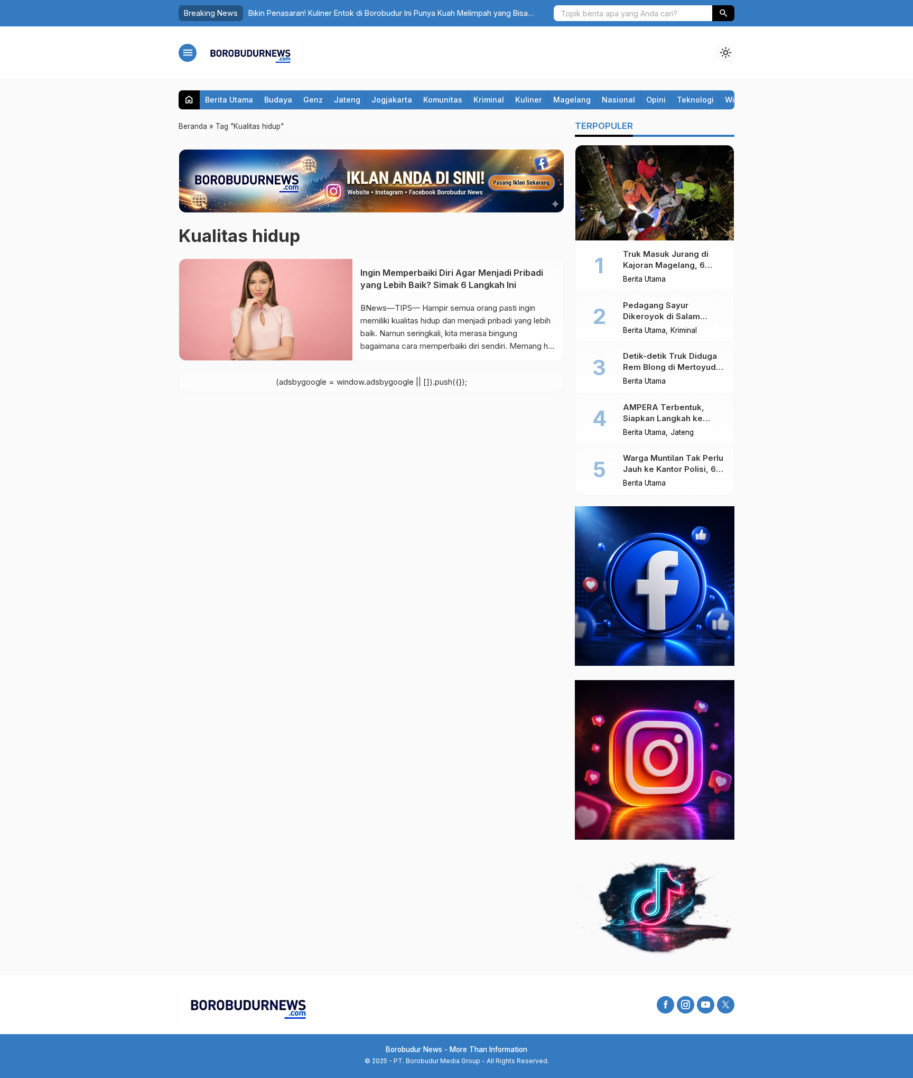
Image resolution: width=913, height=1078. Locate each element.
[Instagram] (685, 1005)
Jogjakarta (391, 99)
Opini (656, 99)
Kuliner (528, 99)
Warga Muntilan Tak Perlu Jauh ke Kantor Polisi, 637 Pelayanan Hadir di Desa (674, 469)
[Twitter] (725, 1005)
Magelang (572, 99)
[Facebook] (665, 1005)
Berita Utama (229, 99)
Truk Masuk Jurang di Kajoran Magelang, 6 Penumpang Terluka (666, 265)
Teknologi (695, 99)
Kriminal (488, 99)
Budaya (278, 99)
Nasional (618, 99)
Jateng (347, 99)
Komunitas (442, 99)
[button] (723, 13)
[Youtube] (705, 1005)
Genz (313, 99)
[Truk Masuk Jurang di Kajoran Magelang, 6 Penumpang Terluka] (654, 192)
